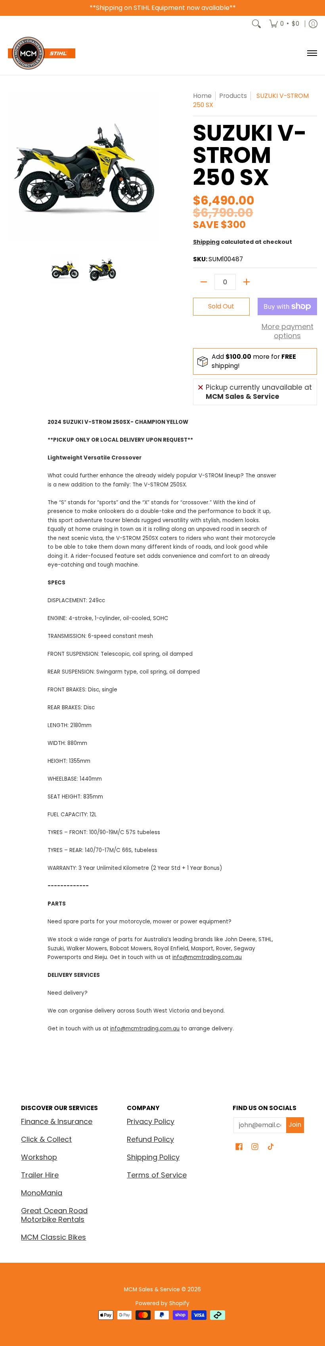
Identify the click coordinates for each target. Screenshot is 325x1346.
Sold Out (221, 306)
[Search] (256, 24)
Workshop (39, 1157)
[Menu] (311, 53)
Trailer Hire (40, 1175)
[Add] (246, 282)
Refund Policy (150, 1139)
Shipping (206, 242)
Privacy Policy (150, 1121)
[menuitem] (284, 24)
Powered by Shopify (162, 1303)
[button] (239, 1147)
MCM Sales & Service (153, 1289)
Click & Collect (46, 1139)
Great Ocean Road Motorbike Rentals (54, 1215)
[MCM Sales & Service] (41, 53)
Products (233, 95)
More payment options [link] (288, 331)
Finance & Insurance (56, 1121)
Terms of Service (157, 1175)
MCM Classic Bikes (53, 1237)
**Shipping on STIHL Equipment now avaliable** (163, 7)
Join (295, 1124)
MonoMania (41, 1193)
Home (202, 95)
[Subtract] (203, 282)
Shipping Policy (153, 1157)
